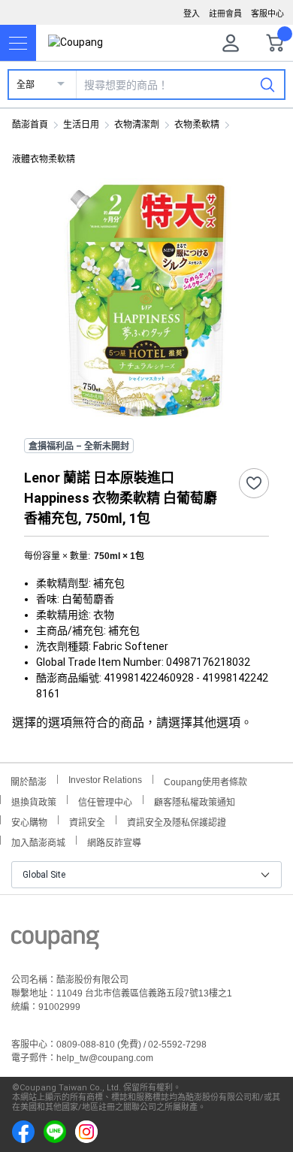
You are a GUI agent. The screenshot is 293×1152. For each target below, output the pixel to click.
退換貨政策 (33, 800)
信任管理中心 (105, 800)
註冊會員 (225, 13)
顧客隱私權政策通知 (194, 800)
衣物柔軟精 (196, 124)
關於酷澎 (29, 780)
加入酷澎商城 (38, 841)
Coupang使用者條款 (205, 780)
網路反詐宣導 (114, 841)
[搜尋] (267, 84)
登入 (191, 13)
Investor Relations (105, 779)
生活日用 (81, 124)
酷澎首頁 (30, 124)
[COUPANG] (55, 942)
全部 (26, 85)
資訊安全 (87, 821)
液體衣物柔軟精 (43, 159)
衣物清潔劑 (136, 124)
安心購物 (29, 821)
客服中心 (267, 13)
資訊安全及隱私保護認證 (176, 821)
